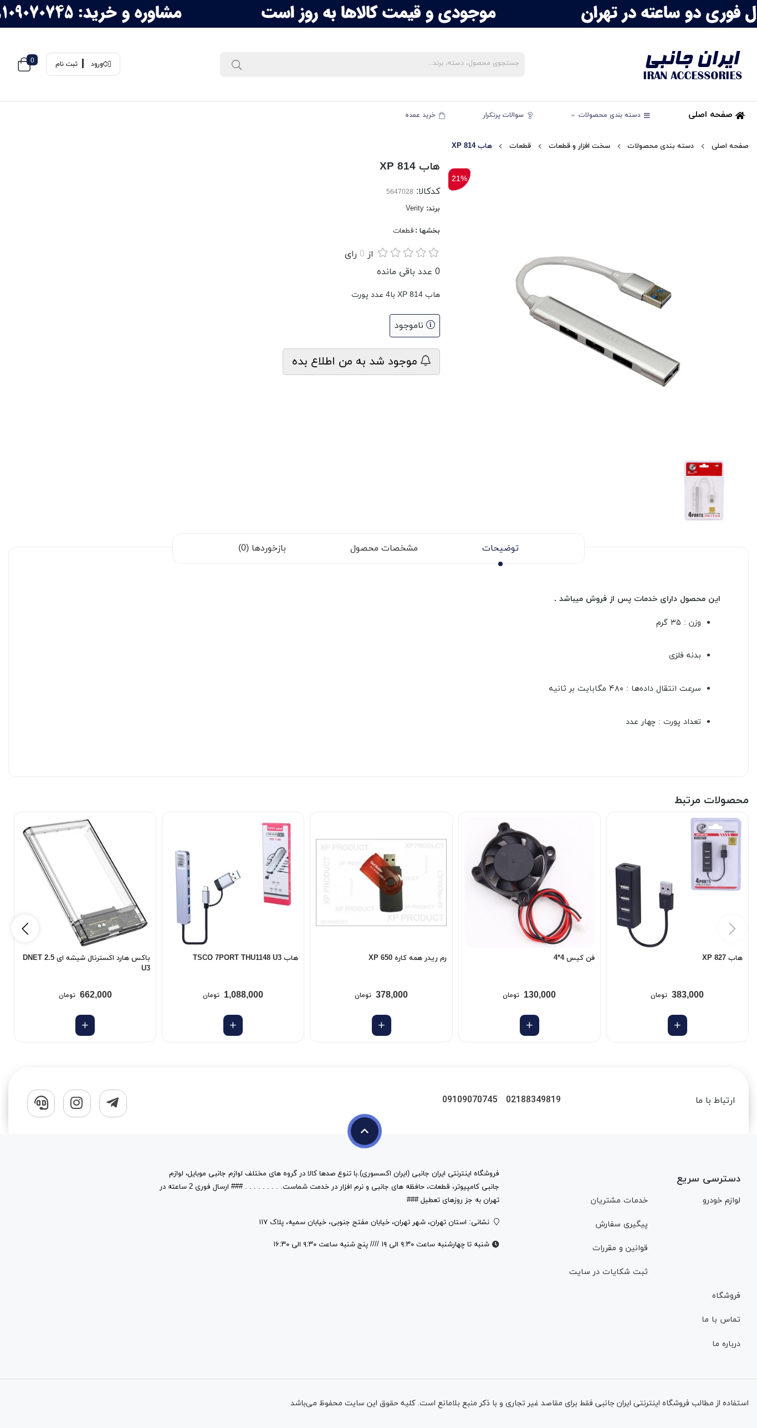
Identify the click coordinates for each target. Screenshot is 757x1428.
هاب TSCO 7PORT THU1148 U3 (245, 958)
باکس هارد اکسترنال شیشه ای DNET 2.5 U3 (86, 963)
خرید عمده (421, 115)
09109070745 (469, 1100)
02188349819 (533, 1100)
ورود (97, 64)
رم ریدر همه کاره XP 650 (407, 958)
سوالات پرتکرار (504, 115)
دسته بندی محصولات (611, 115)
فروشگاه (726, 1296)
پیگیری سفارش (621, 1224)
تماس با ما (721, 1320)
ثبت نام (66, 64)
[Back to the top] (364, 1131)
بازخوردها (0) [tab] (262, 548)
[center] (236, 64)
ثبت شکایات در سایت (608, 1272)
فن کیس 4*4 (574, 958)
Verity (415, 209)
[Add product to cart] (677, 1025)
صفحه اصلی (711, 115)
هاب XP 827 (722, 958)
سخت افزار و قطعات (579, 146)
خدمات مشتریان (619, 1200)
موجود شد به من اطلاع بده (356, 361)
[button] (25, 928)
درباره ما (726, 1344)
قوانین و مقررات (620, 1248)
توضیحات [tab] (500, 548)
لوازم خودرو (721, 1200)
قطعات (520, 146)
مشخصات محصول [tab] (384, 548)
